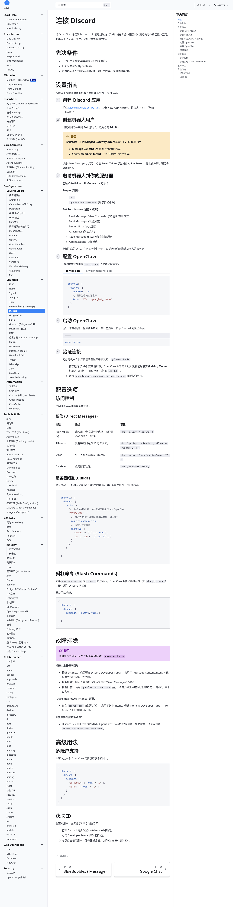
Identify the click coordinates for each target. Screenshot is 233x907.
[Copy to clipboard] (165, 279)
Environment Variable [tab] (99, 270)
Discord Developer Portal (83, 107)
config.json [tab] (73, 270)
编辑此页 (64, 855)
